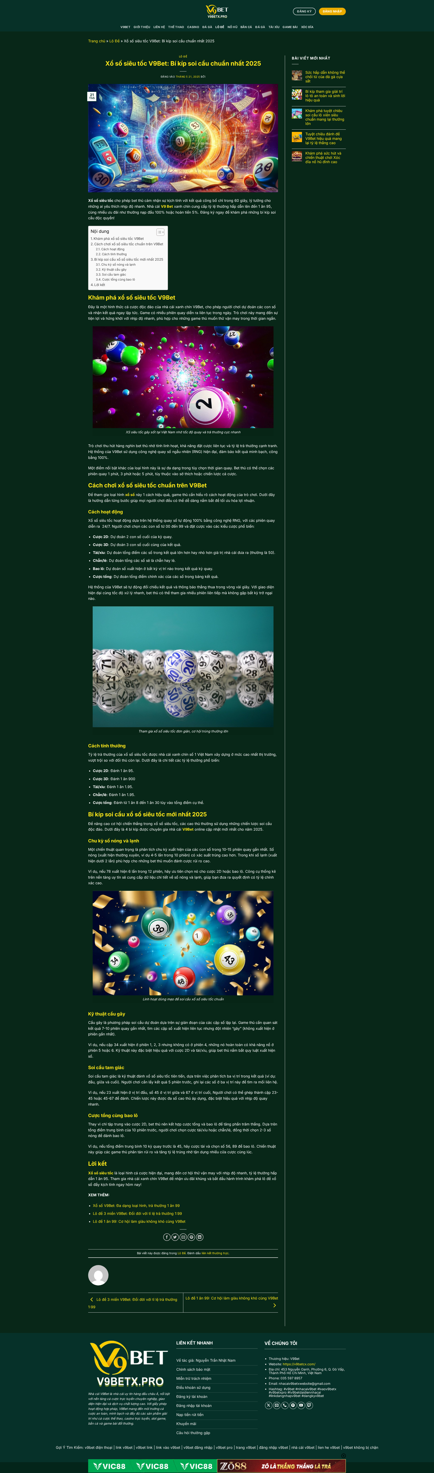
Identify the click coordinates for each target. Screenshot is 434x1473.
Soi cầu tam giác (114, 274)
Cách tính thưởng (114, 254)
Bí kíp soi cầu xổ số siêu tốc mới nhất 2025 (128, 259)
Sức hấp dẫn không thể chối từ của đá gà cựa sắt (325, 76)
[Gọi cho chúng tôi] (285, 1405)
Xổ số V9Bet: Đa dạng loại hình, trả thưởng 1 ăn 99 (136, 1205)
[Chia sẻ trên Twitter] (175, 1237)
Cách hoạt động (112, 249)
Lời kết (99, 285)
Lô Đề (219, 27)
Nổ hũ (232, 27)
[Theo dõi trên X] (268, 1405)
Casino (193, 27)
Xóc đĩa (307, 27)
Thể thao (176, 27)
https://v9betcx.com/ (299, 1364)
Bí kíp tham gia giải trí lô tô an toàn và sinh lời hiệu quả (325, 95)
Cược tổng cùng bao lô (118, 279)
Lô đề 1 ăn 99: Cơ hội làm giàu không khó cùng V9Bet (139, 1221)
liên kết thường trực (215, 1253)
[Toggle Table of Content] (158, 232)
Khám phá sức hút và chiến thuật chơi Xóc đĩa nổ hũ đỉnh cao (323, 157)
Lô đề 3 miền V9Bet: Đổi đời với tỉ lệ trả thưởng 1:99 (137, 1213)
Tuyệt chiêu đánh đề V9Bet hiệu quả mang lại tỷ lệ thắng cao (323, 138)
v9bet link (144, 1447)
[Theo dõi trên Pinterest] (293, 1405)
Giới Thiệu (142, 27)
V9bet (125, 27)
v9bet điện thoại (98, 1447)
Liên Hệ (159, 27)
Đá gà (207, 27)
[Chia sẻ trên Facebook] (167, 1237)
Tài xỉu (274, 27)
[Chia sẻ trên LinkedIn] (199, 1237)
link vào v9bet (168, 1447)
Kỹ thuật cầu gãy (114, 269)
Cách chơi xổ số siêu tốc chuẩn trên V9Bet (128, 244)
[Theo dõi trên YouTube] (301, 1405)
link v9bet (124, 1447)
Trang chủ (96, 41)
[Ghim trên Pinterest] (191, 1237)
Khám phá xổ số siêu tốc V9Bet (119, 238)
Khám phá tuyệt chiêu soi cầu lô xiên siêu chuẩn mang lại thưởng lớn (324, 117)
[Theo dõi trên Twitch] (309, 1405)
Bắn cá (246, 27)
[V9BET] (217, 12)
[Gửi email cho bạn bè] (183, 1237)
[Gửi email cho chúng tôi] (277, 1405)
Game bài (290, 27)
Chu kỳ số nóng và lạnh (118, 264)
